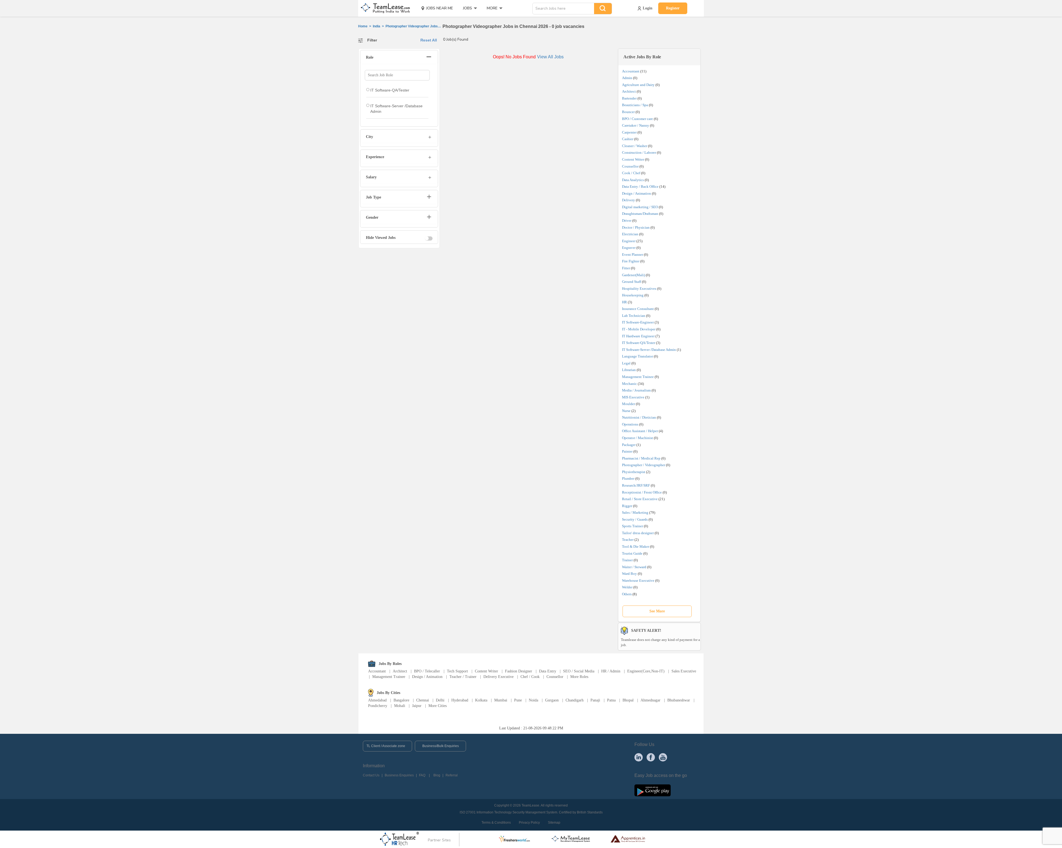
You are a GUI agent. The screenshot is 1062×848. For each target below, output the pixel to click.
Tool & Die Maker (636, 546)
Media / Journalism (636, 390)
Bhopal (628, 700)
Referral (452, 775)
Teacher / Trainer (463, 677)
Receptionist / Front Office (642, 492)
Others (627, 594)
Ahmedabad (377, 700)
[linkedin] (638, 757)
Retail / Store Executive (640, 499)
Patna (611, 700)
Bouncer (628, 112)
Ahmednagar (650, 700)
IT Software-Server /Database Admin (649, 350)
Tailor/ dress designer (638, 533)
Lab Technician (633, 316)
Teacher (628, 539)
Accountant (630, 71)
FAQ (422, 775)
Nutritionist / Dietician (639, 417)
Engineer (629, 241)
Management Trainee (638, 377)
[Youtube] (663, 757)
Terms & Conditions (496, 822)
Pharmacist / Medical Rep (641, 458)
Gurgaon (552, 700)
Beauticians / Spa (635, 105)
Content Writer (633, 159)
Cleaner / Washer (634, 146)
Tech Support (457, 671)
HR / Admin (610, 671)
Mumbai (500, 700)
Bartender (629, 98)
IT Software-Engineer (638, 322)
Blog (436, 775)
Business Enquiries (399, 775)
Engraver (629, 248)
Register (673, 8)
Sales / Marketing (635, 512)
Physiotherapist (633, 472)
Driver (626, 220)
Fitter (626, 268)
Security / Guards (635, 519)
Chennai (422, 700)
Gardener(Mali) (633, 275)
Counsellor (630, 166)
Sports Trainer (632, 526)
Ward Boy (629, 574)
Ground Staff (631, 282)
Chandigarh (575, 700)
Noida (533, 700)
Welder (627, 587)
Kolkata (481, 700)
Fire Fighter (630, 261)
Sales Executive (683, 671)
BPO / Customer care (637, 119)
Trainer (627, 560)
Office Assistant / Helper (640, 431)
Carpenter (629, 132)
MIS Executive (633, 397)
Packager (629, 445)
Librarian (629, 370)
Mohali (399, 706)
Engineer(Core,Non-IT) (646, 671)
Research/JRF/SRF (636, 485)
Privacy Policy (529, 822)
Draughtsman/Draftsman (640, 214)
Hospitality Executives (639, 288)
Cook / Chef (631, 173)
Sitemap (554, 822)
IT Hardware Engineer (638, 336)
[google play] (652, 790)
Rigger (627, 506)
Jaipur (416, 706)
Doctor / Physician (636, 227)
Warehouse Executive (638, 580)
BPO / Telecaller (427, 671)
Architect (629, 91)
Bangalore (401, 700)
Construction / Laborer (639, 152)
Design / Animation (636, 193)
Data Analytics (633, 180)
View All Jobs (550, 56)
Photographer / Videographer (643, 465)
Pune (518, 700)
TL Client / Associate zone (385, 746)
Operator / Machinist (637, 438)
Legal (626, 363)
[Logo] (383, 8)
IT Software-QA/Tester (638, 343)
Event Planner (632, 254)
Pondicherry (377, 706)
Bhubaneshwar (678, 700)
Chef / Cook (530, 677)
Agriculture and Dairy (638, 85)
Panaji (595, 700)
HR (624, 302)
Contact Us (371, 775)
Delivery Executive (498, 677)
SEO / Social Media (578, 671)
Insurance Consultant (638, 309)
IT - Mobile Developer (638, 329)
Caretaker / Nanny (635, 125)
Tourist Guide (632, 553)
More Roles (579, 677)
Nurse (626, 411)
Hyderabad (459, 700)
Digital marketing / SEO (640, 207)
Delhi (440, 700)
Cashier (627, 139)
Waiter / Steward (634, 567)
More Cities (437, 706)
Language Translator (637, 356)
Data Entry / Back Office (640, 186)
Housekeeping (633, 295)
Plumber (628, 478)
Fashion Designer (518, 671)
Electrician (630, 234)
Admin (627, 78)
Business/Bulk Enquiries (440, 746)
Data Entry (547, 671)
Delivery (628, 200)
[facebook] (651, 757)
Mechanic (629, 384)
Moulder (628, 404)
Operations (630, 424)
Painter (627, 451)
